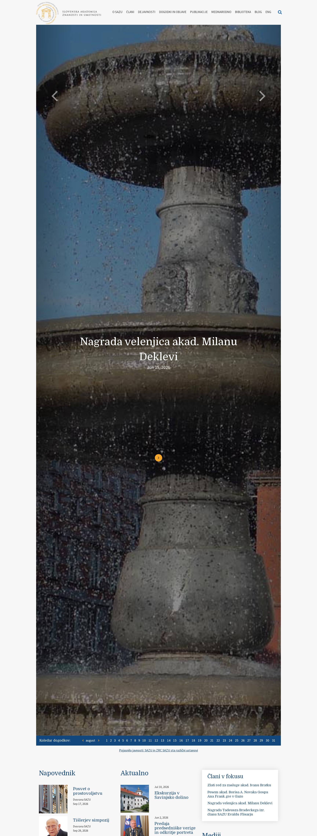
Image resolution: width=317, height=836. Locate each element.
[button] (54, 368)
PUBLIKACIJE (199, 12)
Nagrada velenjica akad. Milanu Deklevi (239, 803)
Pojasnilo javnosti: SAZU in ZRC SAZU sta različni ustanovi (158, 750)
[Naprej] (158, 451)
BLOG (258, 12)
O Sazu (117, 12)
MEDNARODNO (221, 12)
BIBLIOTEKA (243, 12)
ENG (268, 12)
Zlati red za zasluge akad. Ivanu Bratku (239, 785)
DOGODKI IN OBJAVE (172, 12)
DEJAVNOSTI (146, 12)
